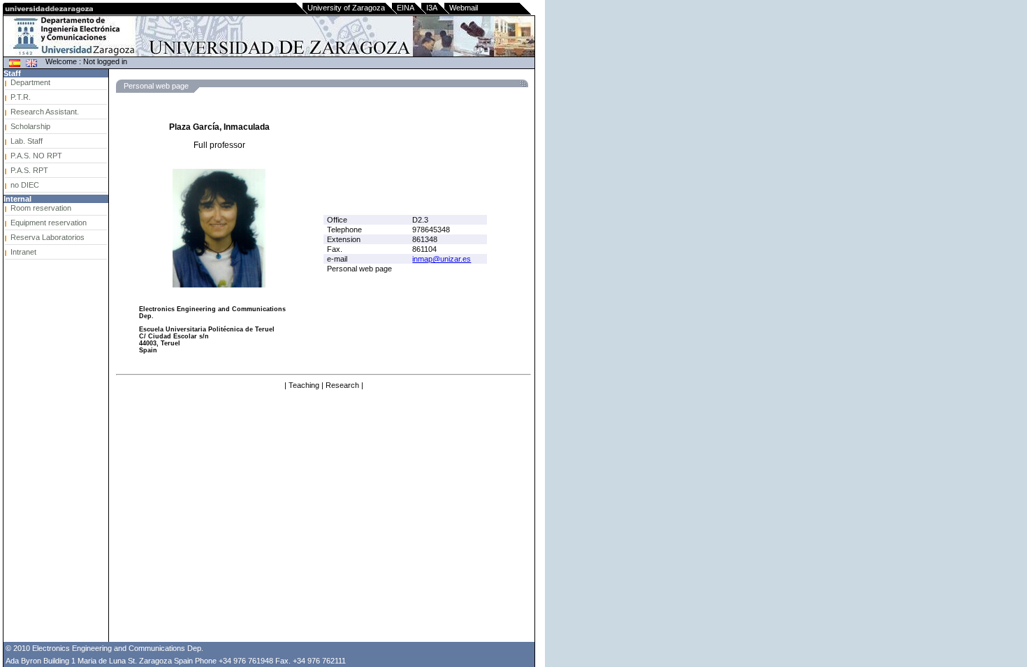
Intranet (23, 252)
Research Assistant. (44, 111)
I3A (431, 7)
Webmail (463, 7)
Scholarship (30, 126)
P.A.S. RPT (29, 170)
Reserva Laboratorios (47, 237)
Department (30, 82)
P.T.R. (20, 97)
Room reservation (40, 208)
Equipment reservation (48, 222)
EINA (405, 7)
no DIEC (24, 185)
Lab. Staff (26, 141)
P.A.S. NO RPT (36, 155)
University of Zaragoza (346, 7)
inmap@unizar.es (441, 259)
